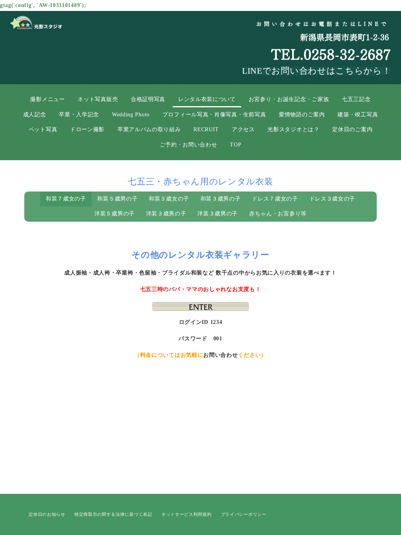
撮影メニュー (47, 99)
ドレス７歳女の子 (275, 199)
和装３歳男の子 (220, 199)
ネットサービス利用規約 (186, 514)
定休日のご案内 (352, 129)
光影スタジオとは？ (293, 129)
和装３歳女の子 (169, 199)
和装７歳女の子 (66, 199)
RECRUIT (206, 129)
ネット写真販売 (98, 99)
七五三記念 (356, 99)
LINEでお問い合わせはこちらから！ (316, 71)
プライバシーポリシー (244, 514)
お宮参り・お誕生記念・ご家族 (289, 99)
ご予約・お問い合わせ (188, 145)
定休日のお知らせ (47, 514)
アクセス (243, 129)
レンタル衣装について (207, 99)
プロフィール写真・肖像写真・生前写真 (214, 114)
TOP (235, 145)
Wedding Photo (131, 114)
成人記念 (34, 114)
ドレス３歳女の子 (332, 199)
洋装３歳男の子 (166, 214)
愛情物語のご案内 (302, 114)
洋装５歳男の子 (114, 214)
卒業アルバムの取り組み (149, 129)
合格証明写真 (148, 99)
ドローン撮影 (87, 129)
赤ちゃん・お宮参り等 (278, 214)
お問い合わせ (220, 355)
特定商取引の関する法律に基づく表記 (113, 514)
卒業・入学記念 (79, 114)
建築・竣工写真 (358, 114)
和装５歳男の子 (117, 199)
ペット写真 (43, 129)
